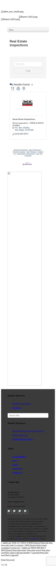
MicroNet (18, 538)
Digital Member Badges (22, 439)
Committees (17, 468)
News (14, 460)
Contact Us (17, 472)
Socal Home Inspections (24, 119)
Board (15, 464)
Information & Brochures (26, 154)
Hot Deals (16, 408)
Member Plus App (20, 435)
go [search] (29, 71)
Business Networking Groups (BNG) (28, 431)
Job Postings (31, 152)
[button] (11, 84)
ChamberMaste (34, 538)
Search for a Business (21, 404)
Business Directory (21, 150)
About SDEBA (19, 456)
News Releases (35, 150)
